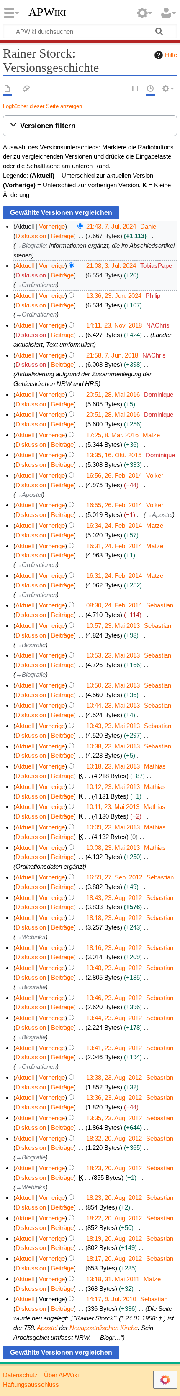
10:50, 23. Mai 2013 (113, 685)
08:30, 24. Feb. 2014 (114, 605)
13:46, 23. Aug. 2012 (114, 997)
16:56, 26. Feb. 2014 (114, 475)
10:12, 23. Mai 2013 (113, 786)
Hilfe (171, 54)
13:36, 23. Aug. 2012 (114, 1097)
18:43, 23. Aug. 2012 (114, 897)
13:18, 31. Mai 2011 (112, 1279)
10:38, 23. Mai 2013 (113, 746)
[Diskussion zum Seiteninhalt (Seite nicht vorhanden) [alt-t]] (26, 89)
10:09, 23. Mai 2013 (113, 827)
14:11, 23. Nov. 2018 (114, 325)
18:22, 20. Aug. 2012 (114, 1218)
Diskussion (30, 235)
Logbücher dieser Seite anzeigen (42, 106)
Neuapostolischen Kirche (103, 1327)
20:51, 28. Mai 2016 (113, 394)
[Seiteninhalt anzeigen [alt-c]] (7, 89)
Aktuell (24, 265)
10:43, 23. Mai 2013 (113, 725)
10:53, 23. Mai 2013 (113, 655)
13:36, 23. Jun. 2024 (113, 295)
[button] (90, 125)
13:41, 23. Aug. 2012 (114, 1047)
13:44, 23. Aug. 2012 (114, 1017)
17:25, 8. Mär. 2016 (112, 434)
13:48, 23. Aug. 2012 (114, 967)
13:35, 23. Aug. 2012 (114, 1117)
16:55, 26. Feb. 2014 (114, 505)
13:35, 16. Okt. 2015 (113, 455)
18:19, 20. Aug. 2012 (114, 1238)
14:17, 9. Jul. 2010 (111, 1299)
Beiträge (62, 235)
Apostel (47, 1327)
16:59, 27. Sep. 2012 (114, 877)
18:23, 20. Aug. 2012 (114, 1168)
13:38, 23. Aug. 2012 (114, 1077)
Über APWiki (61, 1374)
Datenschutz (20, 1374)
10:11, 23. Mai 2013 (112, 806)
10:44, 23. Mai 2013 (113, 705)
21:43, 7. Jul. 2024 (111, 226)
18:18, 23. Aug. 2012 (114, 917)
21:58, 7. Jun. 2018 (112, 355)
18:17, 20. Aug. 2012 (114, 1258)
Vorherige (52, 226)
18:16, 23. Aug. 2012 (114, 947)
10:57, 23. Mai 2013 (113, 625)
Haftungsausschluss (31, 1384)
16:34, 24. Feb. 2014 (114, 525)
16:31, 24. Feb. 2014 (114, 545)
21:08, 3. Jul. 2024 (111, 265)
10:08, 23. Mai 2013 (113, 847)
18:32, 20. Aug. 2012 (114, 1138)
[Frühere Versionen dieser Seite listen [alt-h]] (150, 89)
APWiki (47, 12)
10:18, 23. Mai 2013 (113, 766)
